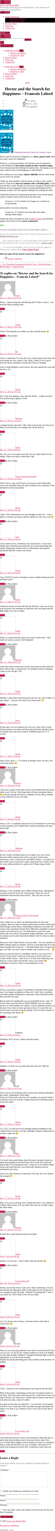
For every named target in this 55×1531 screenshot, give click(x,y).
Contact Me (10, 28)
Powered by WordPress (9, 1525)
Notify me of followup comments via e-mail (20, 1491)
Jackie (32, 101)
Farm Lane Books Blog (9, 5)
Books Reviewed (12, 17)
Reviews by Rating (18, 19)
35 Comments (31, 106)
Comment (4, 1470)
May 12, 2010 (31, 103)
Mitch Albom (36, 219)
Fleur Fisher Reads (30, 249)
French (11, 259)
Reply (2, 309)
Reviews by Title (17, 21)
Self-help (18, 259)
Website (3, 1505)
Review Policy (11, 24)
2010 (27, 83)
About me (9, 26)
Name (2, 1495)
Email (2, 1500)
